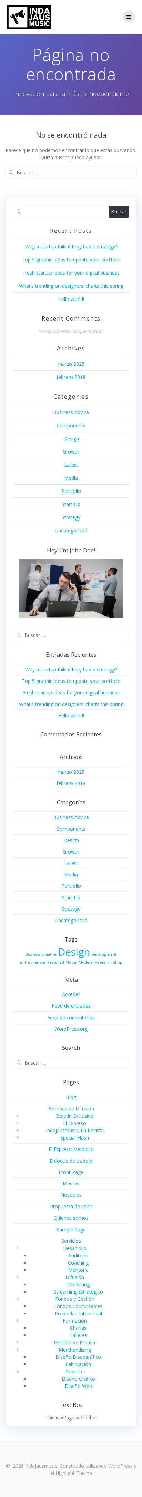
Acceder (71, 994)
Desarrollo (75, 1248)
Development (103, 954)
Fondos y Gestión (74, 1299)
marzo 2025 (71, 364)
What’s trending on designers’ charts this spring (71, 286)
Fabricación (78, 1364)
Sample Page (71, 1229)
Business (33, 954)
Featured (55, 962)
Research (103, 962)
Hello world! (71, 299)
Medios (71, 1183)
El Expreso (74, 1123)
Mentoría (78, 1270)
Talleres (78, 1335)
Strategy (71, 517)
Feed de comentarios (71, 1017)
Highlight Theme (73, 1473)
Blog (71, 1097)
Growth (71, 451)
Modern (86, 962)
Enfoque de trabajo (71, 1160)
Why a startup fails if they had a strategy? (71, 246)
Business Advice (71, 412)
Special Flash (74, 1137)
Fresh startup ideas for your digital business (71, 272)
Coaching (78, 1262)
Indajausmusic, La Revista (75, 1130)
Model (71, 962)
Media (71, 478)
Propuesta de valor (71, 1206)
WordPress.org (71, 1029)
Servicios (71, 1241)
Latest (71, 464)
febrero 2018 (71, 377)
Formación (75, 1320)
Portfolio (71, 491)
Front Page (71, 1172)
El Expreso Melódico (71, 1149)
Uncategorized (71, 530)
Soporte (75, 1371)
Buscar (118, 211)
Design (71, 438)
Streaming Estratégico (78, 1291)
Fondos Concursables (78, 1306)
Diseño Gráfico (78, 1378)
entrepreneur (33, 962)
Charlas (78, 1328)
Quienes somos (71, 1217)
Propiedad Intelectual (78, 1313)
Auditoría (78, 1255)
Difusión (74, 1277)
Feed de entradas (71, 1005)
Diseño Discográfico (78, 1357)
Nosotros (71, 1195)
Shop (117, 962)
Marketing (78, 1284)
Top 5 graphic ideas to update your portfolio (71, 259)
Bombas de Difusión (71, 1108)
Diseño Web (78, 1386)
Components (71, 425)
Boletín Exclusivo (74, 1116)
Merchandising (75, 1349)
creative (49, 954)
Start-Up (71, 504)
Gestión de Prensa (74, 1342)
